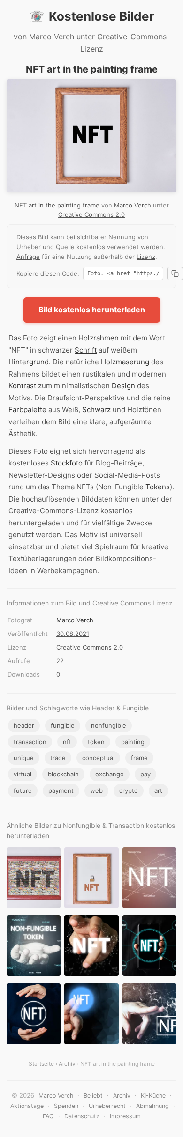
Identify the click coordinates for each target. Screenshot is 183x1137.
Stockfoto (67, 462)
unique (24, 757)
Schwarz (96, 409)
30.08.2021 (72, 633)
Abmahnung (152, 1105)
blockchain (63, 774)
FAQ (48, 1116)
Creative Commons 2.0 (91, 214)
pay (145, 774)
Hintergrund (28, 361)
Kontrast (22, 385)
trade (58, 757)
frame (139, 757)
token (96, 742)
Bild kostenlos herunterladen (91, 309)
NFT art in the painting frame (57, 205)
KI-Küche (153, 1095)
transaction (30, 742)
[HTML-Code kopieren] (175, 273)
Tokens (157, 486)
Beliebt (93, 1095)
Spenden (66, 1105)
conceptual (98, 757)
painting (133, 742)
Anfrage (28, 256)
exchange (109, 774)
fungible (63, 725)
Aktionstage (27, 1105)
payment (61, 790)
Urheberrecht (107, 1105)
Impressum (125, 1116)
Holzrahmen (98, 337)
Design (123, 385)
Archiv (67, 1063)
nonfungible (108, 725)
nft (67, 742)
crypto (128, 790)
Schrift (86, 350)
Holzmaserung (125, 361)
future (23, 790)
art (158, 790)
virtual (22, 774)
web (96, 790)
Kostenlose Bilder (101, 16)
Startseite (41, 1063)
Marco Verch (132, 205)
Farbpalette (27, 409)
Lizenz (146, 256)
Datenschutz (81, 1116)
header (24, 725)
